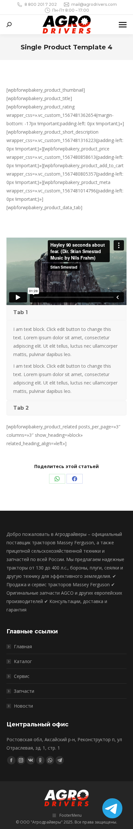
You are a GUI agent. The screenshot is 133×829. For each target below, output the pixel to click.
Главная (23, 646)
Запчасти (24, 691)
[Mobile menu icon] (123, 24)
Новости (23, 706)
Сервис (21, 676)
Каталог (23, 661)
